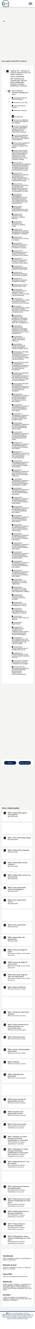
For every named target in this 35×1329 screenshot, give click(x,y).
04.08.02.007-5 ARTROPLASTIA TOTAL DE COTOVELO (20, 238)
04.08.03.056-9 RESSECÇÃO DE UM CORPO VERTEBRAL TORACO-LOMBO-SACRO (20, 346)
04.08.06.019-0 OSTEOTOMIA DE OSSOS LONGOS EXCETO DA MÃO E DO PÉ (20, 655)
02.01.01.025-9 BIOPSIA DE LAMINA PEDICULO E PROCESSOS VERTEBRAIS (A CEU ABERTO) (20, 138)
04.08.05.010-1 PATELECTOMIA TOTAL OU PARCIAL (20, 618)
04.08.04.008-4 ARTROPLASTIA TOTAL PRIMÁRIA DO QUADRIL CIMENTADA (19, 582)
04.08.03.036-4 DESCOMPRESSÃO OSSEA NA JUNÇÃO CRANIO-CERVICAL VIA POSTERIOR (20, 301)
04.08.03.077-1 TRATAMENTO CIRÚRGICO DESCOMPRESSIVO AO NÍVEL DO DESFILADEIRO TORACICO (20, 473)
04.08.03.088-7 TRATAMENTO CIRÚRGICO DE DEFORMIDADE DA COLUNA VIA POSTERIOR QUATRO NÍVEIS (20, 555)
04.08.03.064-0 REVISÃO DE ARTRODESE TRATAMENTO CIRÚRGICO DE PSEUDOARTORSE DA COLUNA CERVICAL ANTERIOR (20, 387)
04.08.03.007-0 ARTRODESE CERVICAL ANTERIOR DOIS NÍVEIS (19, 274)
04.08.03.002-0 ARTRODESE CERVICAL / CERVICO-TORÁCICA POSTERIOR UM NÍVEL (20, 245)
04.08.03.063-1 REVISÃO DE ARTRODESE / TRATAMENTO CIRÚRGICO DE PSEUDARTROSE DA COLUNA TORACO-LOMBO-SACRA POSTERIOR (20, 376)
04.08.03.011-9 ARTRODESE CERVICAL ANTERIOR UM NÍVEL (19, 280)
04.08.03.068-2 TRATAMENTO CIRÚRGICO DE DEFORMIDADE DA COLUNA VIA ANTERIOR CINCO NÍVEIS (20, 426)
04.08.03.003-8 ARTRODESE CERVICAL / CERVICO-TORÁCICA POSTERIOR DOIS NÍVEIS (20, 253)
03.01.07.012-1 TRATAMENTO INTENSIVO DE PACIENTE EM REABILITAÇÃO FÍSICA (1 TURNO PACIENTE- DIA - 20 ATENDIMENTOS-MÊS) (20, 176)
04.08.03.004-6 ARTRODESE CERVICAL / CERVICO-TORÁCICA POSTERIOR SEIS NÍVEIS (20, 261)
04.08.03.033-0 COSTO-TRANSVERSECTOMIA (20, 285)
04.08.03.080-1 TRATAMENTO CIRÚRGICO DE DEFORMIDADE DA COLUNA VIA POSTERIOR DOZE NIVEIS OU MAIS (20, 482)
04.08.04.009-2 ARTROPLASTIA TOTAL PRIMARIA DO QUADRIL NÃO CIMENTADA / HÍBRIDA (20, 589)
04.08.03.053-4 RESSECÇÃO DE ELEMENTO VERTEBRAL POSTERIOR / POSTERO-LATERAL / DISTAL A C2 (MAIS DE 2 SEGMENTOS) (20, 319)
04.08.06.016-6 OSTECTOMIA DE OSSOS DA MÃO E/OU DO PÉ (20, 648)
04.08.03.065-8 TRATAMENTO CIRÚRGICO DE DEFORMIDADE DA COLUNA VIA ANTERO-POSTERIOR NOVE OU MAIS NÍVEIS (20, 397)
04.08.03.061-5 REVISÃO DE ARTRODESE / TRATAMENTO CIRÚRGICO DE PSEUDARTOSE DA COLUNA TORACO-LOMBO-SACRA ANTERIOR (20, 355)
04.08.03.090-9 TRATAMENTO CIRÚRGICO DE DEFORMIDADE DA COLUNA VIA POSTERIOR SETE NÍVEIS (20, 573)
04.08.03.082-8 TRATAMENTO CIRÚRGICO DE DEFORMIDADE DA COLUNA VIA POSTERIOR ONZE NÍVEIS (20, 500)
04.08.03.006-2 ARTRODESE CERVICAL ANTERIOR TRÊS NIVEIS (19, 267)
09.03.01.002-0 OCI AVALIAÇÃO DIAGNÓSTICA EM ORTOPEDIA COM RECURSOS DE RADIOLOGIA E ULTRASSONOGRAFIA (20, 670)
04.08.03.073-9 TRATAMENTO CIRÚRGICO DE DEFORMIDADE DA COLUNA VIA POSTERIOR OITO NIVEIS (20, 445)
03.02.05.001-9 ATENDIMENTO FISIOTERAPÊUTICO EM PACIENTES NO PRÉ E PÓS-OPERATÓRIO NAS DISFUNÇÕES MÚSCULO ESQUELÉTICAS (20, 199)
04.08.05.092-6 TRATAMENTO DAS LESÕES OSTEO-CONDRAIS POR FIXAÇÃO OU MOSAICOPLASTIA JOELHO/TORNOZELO (20, 630)
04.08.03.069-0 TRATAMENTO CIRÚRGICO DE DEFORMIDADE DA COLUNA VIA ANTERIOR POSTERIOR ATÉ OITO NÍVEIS (20, 435)
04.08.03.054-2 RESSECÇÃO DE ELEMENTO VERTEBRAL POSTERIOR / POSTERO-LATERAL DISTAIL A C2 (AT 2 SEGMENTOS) (20, 329)
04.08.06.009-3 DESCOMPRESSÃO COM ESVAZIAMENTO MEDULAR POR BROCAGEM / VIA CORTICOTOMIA (20, 640)
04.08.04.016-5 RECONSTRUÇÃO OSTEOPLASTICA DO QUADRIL (18, 597)
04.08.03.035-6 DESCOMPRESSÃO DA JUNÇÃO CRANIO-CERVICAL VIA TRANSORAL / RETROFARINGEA (20, 292)
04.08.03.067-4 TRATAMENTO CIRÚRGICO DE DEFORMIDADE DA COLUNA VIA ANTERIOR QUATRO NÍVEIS (20, 417)
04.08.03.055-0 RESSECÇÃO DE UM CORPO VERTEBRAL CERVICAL (18, 339)
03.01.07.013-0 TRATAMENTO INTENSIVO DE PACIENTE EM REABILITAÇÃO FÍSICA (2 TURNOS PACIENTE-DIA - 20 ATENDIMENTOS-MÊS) (20, 187)
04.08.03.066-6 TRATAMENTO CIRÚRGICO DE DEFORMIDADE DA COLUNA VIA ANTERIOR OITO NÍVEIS (20, 407)
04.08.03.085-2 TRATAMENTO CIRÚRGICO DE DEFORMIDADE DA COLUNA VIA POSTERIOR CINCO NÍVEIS (20, 527)
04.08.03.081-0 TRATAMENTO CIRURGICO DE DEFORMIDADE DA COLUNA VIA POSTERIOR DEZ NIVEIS (20, 491)
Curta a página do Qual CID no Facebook (13, 61)
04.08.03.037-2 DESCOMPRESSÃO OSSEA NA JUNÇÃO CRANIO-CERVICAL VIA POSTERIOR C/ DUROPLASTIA (20, 309)
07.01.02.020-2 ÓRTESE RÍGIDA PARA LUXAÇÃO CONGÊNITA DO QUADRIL (20, 662)
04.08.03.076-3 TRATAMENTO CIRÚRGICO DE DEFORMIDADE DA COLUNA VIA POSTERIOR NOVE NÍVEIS (20, 464)
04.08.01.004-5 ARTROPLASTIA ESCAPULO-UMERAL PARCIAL (18, 216)
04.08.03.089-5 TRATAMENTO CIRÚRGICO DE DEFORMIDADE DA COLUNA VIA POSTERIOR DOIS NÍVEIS (20, 564)
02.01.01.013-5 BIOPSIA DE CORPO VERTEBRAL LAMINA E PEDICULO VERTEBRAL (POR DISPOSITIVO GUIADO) (20, 129)
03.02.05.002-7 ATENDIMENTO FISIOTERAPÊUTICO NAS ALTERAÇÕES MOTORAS (20, 209)
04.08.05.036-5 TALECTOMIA (17, 623)
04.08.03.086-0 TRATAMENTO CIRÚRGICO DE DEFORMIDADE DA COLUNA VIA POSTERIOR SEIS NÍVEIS (20, 537)
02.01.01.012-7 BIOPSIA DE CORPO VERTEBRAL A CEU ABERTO (20, 121)
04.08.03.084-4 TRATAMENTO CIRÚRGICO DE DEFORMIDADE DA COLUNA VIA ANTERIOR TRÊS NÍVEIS (20, 518)
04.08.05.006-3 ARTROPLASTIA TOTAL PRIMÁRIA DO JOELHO (19, 604)
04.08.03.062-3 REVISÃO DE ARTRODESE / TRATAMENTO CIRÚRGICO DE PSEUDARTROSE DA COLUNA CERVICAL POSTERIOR (20, 366)
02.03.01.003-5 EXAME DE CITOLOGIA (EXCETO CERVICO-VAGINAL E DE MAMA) (21, 145)
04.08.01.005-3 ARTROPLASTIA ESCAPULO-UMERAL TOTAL (18, 224)
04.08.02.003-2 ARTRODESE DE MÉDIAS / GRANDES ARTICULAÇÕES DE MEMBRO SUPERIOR (20, 232)
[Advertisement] (17, 41)
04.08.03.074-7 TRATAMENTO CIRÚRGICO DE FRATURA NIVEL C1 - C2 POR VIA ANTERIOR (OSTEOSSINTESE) (20, 455)
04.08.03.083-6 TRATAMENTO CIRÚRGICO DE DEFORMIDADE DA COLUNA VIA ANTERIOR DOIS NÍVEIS (20, 509)
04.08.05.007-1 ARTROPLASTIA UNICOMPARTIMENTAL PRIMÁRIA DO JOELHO (19, 611)
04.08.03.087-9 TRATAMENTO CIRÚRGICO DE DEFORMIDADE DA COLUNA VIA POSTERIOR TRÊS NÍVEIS (20, 546)
